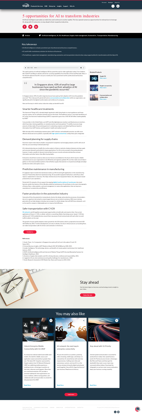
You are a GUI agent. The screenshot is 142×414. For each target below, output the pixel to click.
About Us (117, 2)
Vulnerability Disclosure (41, 407)
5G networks (26, 212)
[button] (139, 411)
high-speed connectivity (59, 133)
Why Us (72, 6)
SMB (45, 6)
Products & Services (37, 6)
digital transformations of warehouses (64, 182)
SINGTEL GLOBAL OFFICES (29, 409)
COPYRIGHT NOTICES (70, 407)
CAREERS (52, 407)
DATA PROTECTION (27, 407)
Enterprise (52, 6)
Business (110, 2)
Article (27, 35)
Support (65, 6)
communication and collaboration (60, 98)
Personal (104, 2)
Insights (59, 6)
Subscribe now (87, 295)
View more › (103, 78)
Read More (27, 385)
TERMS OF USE (59, 407)
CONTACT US (80, 407)
